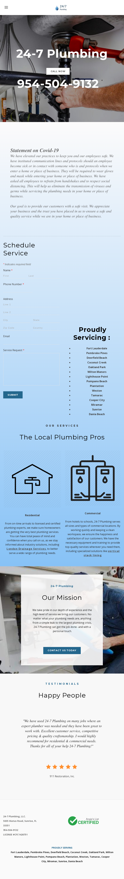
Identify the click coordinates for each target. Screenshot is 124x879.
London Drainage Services (26, 549)
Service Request (13, 350)
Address (8, 299)
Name (8, 270)
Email (6, 336)
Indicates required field (17, 264)
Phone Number (13, 284)
